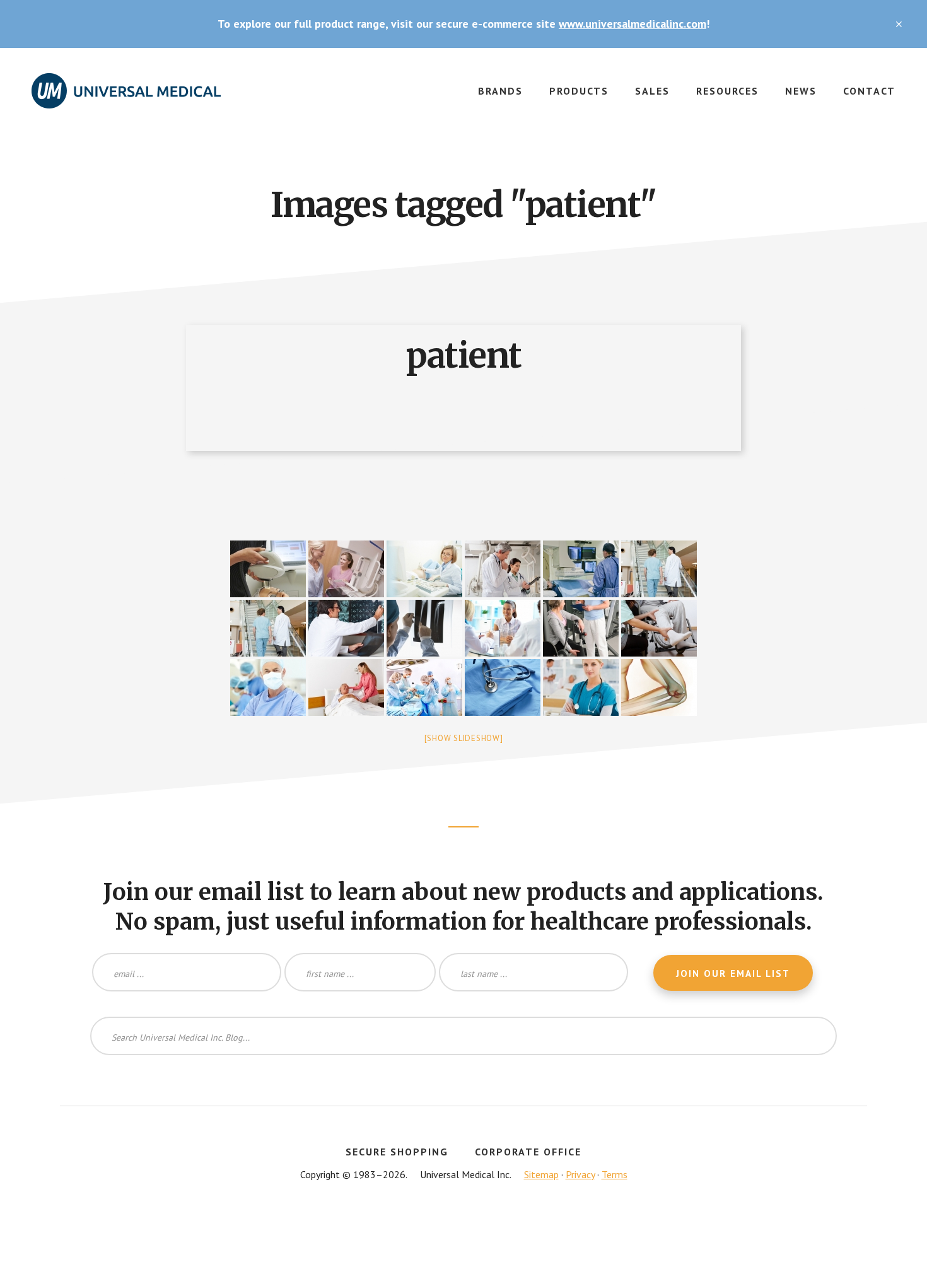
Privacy (580, 1174)
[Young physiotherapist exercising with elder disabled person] (659, 628)
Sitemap (541, 1174)
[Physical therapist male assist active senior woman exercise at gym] (581, 628)
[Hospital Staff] (581, 687)
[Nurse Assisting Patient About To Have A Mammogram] (346, 569)
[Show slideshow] (463, 738)
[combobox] (463, 1036)
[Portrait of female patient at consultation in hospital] (502, 628)
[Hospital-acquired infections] (502, 687)
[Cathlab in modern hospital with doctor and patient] (581, 569)
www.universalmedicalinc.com (632, 23)
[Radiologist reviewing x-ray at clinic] (346, 628)
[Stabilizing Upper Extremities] (659, 687)
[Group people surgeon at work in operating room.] (424, 687)
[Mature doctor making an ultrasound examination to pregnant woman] (424, 569)
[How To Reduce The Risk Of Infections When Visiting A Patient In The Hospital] (346, 687)
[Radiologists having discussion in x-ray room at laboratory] (502, 569)
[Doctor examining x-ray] (424, 628)
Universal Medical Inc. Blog (126, 98)
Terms (614, 1174)
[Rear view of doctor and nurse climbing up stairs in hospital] (659, 569)
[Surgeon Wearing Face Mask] (268, 687)
